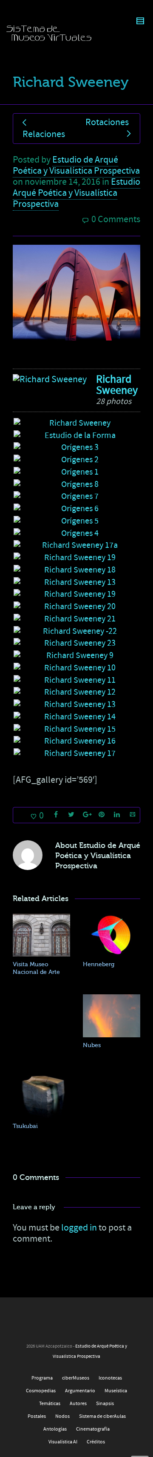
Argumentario (80, 1391)
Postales (37, 1416)
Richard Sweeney (117, 385)
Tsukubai (25, 1126)
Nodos (62, 1416)
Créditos (96, 1442)
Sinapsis (105, 1403)
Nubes (92, 1045)
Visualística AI (62, 1442)
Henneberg (98, 964)
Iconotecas (110, 1378)
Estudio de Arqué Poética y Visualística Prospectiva (76, 165)
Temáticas (49, 1403)
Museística (116, 1391)
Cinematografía (93, 1429)
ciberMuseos (75, 1378)
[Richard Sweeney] (50, 379)
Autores (78, 1403)
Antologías (55, 1429)
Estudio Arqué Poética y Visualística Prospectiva (76, 193)
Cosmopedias (41, 1391)
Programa (42, 1378)
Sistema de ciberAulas (102, 1416)
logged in (79, 1228)
